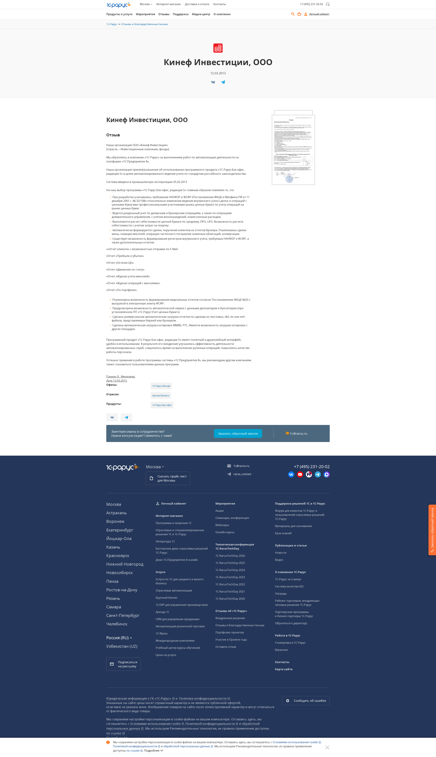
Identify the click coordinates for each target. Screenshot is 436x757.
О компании (222, 14)
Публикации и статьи (291, 545)
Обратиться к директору (291, 623)
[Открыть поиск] (293, 14)
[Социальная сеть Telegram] (318, 474)
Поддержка (181, 14)
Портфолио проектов (229, 632)
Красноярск (117, 555)
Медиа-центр (201, 14)
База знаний (283, 533)
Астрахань (116, 512)
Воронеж (115, 521)
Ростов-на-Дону (121, 590)
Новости (280, 552)
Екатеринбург (119, 530)
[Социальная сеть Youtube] (300, 474)
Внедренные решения (230, 618)
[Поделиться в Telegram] (223, 83)
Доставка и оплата (197, 4)
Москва (113, 504)
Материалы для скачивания (293, 526)
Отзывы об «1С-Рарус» (231, 611)
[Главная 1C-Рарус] (119, 5)
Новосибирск (119, 572)
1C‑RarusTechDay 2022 (230, 584)
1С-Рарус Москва (161, 385)
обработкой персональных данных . (188, 746)
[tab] (119, 14)
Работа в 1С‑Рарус (287, 635)
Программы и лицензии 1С (174, 523)
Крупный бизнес (167, 597)
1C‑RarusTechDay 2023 (230, 577)
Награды (281, 593)
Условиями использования (297, 742)
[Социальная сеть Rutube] (309, 474)
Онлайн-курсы (224, 532)
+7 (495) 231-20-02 (311, 4)
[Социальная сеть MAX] (327, 474)
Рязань (113, 598)
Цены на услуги (166, 655)
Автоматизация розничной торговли (180, 626)
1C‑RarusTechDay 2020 (230, 599)
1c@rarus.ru (298, 433)
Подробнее (151, 750)
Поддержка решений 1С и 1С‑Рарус (300, 503)
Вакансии (281, 650)
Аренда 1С (162, 612)
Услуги (160, 572)
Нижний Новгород (124, 564)
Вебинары (222, 525)
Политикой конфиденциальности (135, 746)
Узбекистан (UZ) (121, 646)
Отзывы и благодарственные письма (144, 24)
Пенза (112, 581)
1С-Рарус (111, 24)
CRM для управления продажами (177, 619)
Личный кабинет (173, 503)
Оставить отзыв (225, 647)
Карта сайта (284, 669)
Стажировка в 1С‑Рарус (290, 642)
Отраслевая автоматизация (174, 590)
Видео (279, 560)
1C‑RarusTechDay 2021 (230, 591)
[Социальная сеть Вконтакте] (291, 474)
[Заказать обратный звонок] (328, 4)
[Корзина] (299, 14)
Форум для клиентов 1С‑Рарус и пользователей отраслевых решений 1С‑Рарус (299, 515)
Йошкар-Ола (118, 538)
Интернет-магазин (168, 4)
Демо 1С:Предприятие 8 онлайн (177, 560)
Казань (113, 547)
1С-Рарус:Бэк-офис (162, 405)
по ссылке (114, 733)
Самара (113, 607)
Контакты (219, 4)
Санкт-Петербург (122, 615)
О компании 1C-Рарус (290, 572)
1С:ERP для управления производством (182, 605)
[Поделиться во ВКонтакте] (213, 83)
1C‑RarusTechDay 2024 (230, 570)
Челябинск (116, 624)
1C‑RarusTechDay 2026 (230, 556)
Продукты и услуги (119, 14)
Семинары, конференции (232, 518)
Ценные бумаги (160, 395)
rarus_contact (242, 474)
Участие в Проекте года (231, 639)
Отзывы (163, 14)
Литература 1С (165, 541)
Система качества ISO (289, 586)
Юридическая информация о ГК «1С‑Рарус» (139, 698)
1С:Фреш (161, 633)
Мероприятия (145, 14)
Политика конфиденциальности (203, 698)
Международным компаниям (175, 640)
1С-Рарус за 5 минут (288, 579)
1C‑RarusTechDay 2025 (230, 563)
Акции (219, 511)
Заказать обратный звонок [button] (238, 433)
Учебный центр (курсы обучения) (178, 648)
